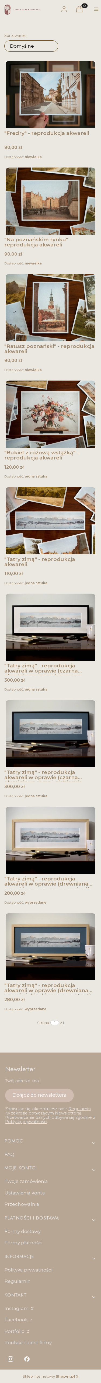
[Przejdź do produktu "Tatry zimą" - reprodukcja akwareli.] (50, 520)
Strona (43, 1022)
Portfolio (15, 1331)
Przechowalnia (22, 1204)
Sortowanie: (15, 35)
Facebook (17, 1319)
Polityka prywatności (28, 1270)
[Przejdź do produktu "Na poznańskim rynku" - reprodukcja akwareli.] (50, 201)
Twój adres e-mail (23, 1081)
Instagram (17, 1308)
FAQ (9, 1154)
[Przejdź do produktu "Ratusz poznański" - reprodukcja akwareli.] (50, 307)
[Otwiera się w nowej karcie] (10, 1359)
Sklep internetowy (49, 1376)
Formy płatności (23, 1242)
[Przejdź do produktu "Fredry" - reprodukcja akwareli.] (50, 94)
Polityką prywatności (26, 1121)
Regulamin (79, 1108)
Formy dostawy (23, 1231)
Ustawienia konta (25, 1193)
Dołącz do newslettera (39, 1095)
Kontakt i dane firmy (28, 1342)
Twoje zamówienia (26, 1181)
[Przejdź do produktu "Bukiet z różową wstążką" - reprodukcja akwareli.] (50, 414)
